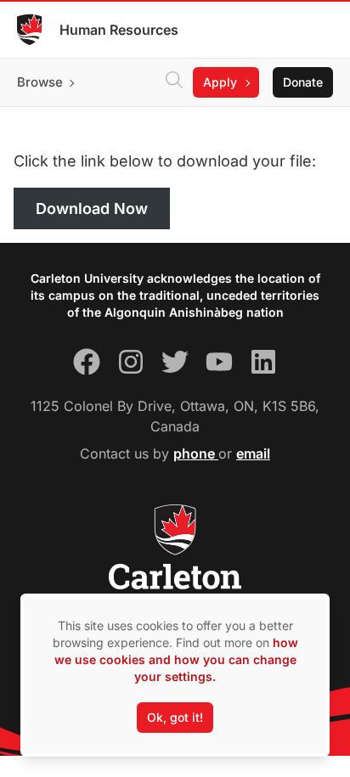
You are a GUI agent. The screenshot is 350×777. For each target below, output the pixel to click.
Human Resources (118, 29)
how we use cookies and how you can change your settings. (176, 659)
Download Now (92, 208)
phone (195, 453)
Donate (303, 82)
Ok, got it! (175, 717)
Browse (40, 82)
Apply (220, 82)
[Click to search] (174, 82)
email (253, 453)
